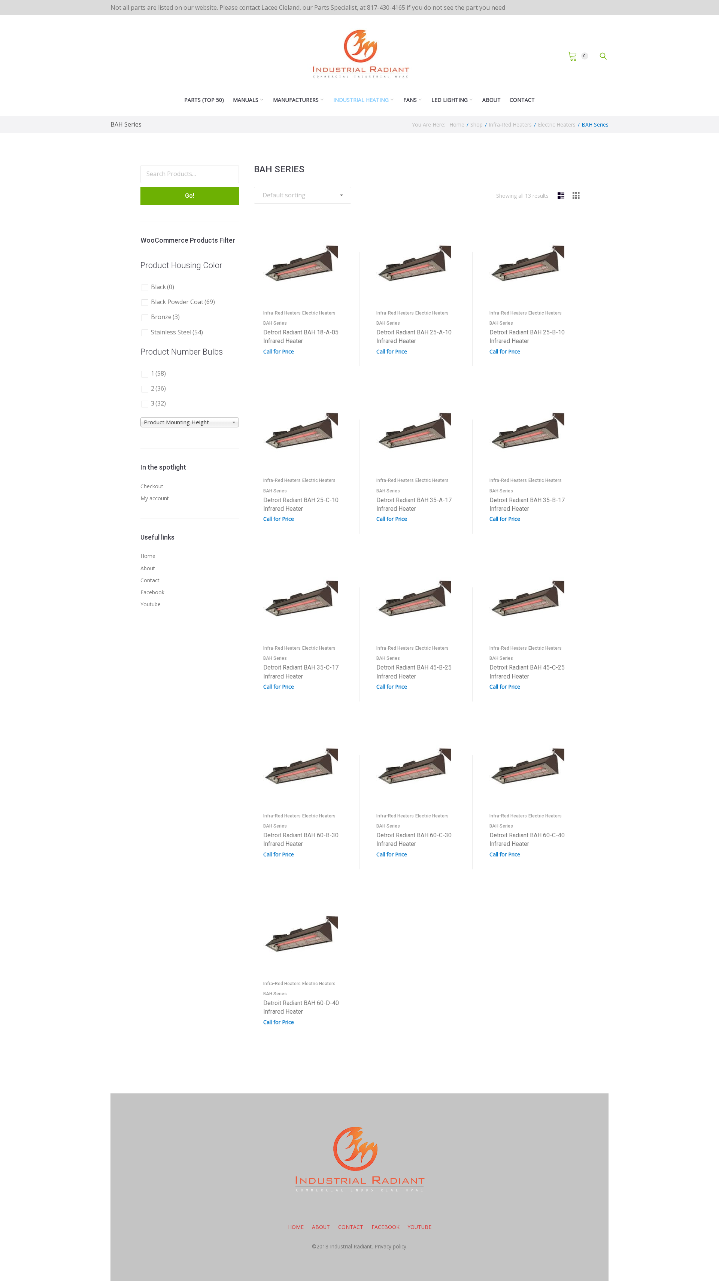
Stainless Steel (177, 332)
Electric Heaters (557, 124)
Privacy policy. (390, 1246)
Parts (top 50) (204, 99)
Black (162, 287)
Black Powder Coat (183, 302)
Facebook (152, 592)
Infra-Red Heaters (510, 124)
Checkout (151, 486)
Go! (189, 195)
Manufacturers (296, 99)
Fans (410, 99)
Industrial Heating (361, 99)
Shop (476, 124)
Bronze (165, 317)
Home (456, 124)
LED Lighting (449, 99)
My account (154, 498)
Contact (522, 99)
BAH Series (275, 323)
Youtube (150, 604)
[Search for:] (189, 174)
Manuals (245, 99)
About (491, 99)
